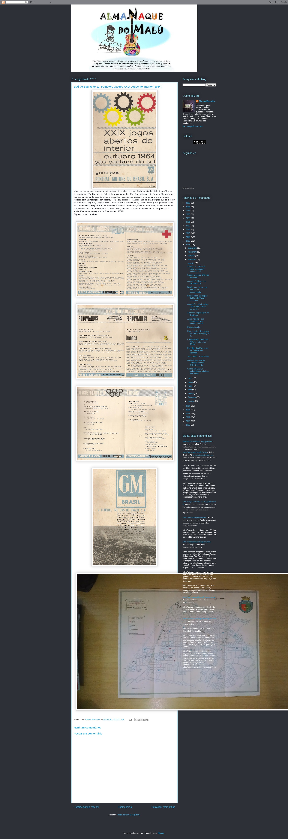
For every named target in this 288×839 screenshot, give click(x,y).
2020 (188, 226)
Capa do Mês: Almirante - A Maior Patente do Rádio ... (198, 341)
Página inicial (125, 807)
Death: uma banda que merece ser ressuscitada (197, 289)
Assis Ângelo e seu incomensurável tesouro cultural (195, 321)
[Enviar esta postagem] (130, 719)
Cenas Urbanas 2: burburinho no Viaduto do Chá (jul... (197, 371)
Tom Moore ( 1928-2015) (197, 356)
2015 (188, 245)
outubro (191, 255)
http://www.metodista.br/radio (195, 452)
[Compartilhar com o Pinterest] (147, 719)
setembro (192, 259)
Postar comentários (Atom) (128, 815)
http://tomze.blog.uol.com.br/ (195, 517)
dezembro (192, 248)
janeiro (191, 401)
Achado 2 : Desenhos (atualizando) (196, 282)
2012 (188, 413)
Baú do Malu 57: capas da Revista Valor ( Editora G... (197, 298)
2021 (188, 222)
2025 (188, 207)
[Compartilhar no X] (141, 719)
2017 (188, 237)
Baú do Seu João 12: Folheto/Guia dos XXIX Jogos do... (196, 362)
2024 (188, 210)
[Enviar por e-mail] (135, 719)
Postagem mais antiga (163, 807)
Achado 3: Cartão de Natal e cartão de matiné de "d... (196, 268)
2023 (188, 214)
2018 (188, 233)
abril (190, 390)
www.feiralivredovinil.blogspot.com (197, 441)
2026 (188, 203)
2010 (188, 421)
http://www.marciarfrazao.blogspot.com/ (199, 597)
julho (190, 378)
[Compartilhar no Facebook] (144, 719)
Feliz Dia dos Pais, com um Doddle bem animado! (197, 350)
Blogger (161, 833)
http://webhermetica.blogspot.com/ (197, 541)
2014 (188, 406)
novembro (192, 252)
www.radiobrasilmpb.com (202, 454)
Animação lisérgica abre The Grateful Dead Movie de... (197, 306)
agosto (191, 263)
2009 (188, 425)
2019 (188, 229)
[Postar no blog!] (138, 719)
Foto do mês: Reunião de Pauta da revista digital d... (198, 333)
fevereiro (192, 397)
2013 (188, 410)
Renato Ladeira (193, 327)
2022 (188, 218)
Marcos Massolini (207, 101)
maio (190, 386)
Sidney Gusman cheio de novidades (198, 276)
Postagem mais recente (86, 807)
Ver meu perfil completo (193, 126)
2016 (188, 241)
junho (190, 382)
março (191, 393)
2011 (188, 417)
